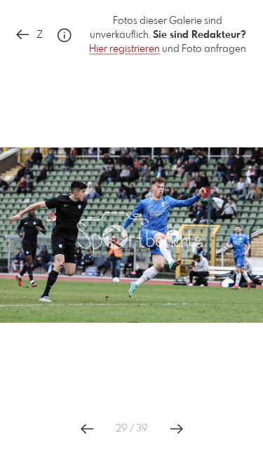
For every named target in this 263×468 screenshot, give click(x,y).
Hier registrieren (124, 49)
